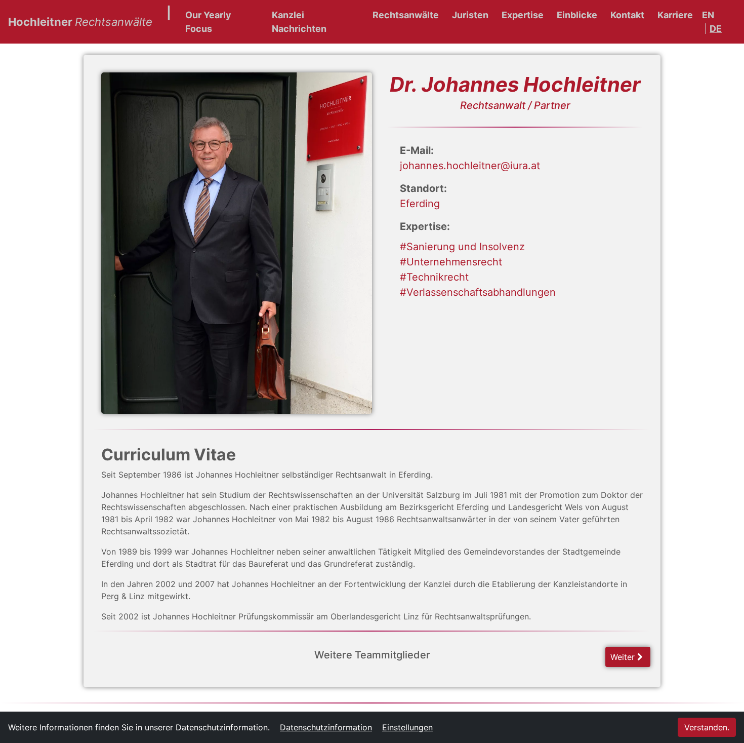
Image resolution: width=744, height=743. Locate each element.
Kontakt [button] (627, 15)
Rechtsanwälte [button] (406, 15)
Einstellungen (407, 727)
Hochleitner (80, 21)
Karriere (675, 15)
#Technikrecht (434, 277)
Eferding (420, 204)
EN (708, 15)
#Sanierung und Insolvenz (462, 247)
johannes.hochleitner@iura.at (470, 166)
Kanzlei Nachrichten (299, 22)
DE (716, 28)
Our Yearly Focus (208, 22)
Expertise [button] (523, 15)
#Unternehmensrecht (451, 262)
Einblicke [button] (577, 15)
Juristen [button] (470, 15)
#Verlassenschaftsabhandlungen (478, 292)
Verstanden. (706, 727)
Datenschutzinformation (326, 727)
